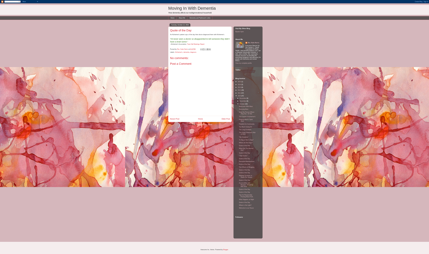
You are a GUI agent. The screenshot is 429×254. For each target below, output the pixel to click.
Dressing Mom (243, 109)
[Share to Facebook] (208, 49)
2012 (239, 90)
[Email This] (201, 49)
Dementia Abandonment (246, 161)
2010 (239, 96)
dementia (186, 52)
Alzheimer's (179, 52)
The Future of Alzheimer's (247, 116)
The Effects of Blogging (246, 167)
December (243, 98)
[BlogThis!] (203, 49)
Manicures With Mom (246, 106)
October (242, 104)
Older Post (226, 119)
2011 (239, 93)
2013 (239, 87)
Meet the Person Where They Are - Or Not (246, 113)
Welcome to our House (246, 208)
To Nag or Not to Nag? (246, 140)
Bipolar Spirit (239, 31)
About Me (182, 18)
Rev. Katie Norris (253, 43)
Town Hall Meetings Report (195, 44)
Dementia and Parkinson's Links (200, 18)
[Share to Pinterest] (210, 49)
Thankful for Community (246, 124)
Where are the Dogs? (246, 143)
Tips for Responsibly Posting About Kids (246, 196)
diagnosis (193, 52)
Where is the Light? (245, 205)
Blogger (225, 249)
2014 (239, 84)
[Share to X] (205, 49)
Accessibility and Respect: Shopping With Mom (246, 184)
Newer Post (174, 119)
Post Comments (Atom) (204, 124)
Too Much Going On (245, 127)
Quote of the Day (244, 145)
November (243, 101)
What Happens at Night (246, 199)
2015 (239, 81)
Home (172, 18)
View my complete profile (243, 63)
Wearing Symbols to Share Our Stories (245, 176)
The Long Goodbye (245, 129)
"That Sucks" (243, 156)
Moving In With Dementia (192, 8)
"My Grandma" (243, 137)
